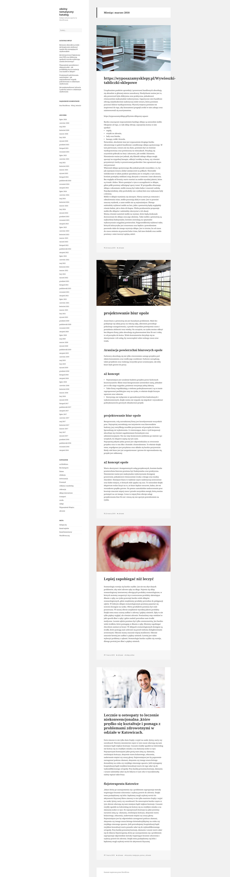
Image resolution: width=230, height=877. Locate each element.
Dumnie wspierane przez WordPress (116, 872)
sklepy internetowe (66, 493)
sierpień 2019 (64, 353)
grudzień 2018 (64, 371)
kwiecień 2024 (64, 202)
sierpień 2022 (64, 252)
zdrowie (62, 511)
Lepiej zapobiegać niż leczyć (129, 578)
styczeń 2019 (63, 368)
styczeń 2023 (63, 242)
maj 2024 (62, 199)
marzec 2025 (63, 170)
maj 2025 (62, 163)
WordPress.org (64, 536)
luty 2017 (62, 432)
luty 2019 (62, 364)
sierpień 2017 (64, 411)
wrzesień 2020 (64, 328)
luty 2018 (62, 396)
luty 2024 (62, 209)
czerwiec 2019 (64, 357)
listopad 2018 (63, 375)
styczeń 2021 (63, 317)
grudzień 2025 (64, 145)
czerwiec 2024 (64, 195)
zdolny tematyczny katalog (66, 11)
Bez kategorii (63, 468)
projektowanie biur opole (126, 313)
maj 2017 (62, 421)
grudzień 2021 (64, 281)
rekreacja (62, 489)
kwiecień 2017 (64, 425)
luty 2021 (62, 314)
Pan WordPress (64, 106)
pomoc (142, 855)
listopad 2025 (63, 148)
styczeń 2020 (63, 346)
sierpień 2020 (64, 332)
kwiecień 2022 (64, 267)
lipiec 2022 (63, 256)
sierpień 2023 (64, 224)
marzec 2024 (63, 206)
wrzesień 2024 (64, 184)
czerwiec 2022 (64, 260)
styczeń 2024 (63, 213)
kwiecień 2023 (64, 235)
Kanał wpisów (64, 528)
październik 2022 (65, 249)
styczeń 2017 (63, 436)
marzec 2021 (63, 310)
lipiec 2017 (63, 414)
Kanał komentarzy (65, 532)
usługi (61, 504)
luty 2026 (62, 137)
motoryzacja (63, 479)
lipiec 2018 (63, 382)
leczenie (129, 855)
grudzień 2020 (64, 321)
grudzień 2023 (64, 217)
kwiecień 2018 (64, 389)
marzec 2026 (63, 134)
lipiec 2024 (63, 191)
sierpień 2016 (64, 450)
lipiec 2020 (63, 335)
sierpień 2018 (64, 378)
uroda (61, 500)
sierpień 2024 (64, 188)
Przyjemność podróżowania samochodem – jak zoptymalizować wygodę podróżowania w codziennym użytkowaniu (69, 79)
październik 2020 (65, 324)
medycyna (135, 855)
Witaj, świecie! (76, 106)
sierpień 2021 (64, 296)
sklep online (130, 655)
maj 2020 (62, 339)
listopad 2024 (63, 177)
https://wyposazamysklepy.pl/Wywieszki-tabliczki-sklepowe (139, 80)
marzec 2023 (63, 238)
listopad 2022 (63, 245)
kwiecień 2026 (64, 130)
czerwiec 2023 (64, 231)
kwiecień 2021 (64, 306)
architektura (63, 464)
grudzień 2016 (64, 439)
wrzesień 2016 (64, 447)
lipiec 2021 (63, 299)
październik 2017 (65, 407)
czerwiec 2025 (64, 159)
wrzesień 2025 (64, 152)
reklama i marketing (66, 486)
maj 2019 (62, 360)
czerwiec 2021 (64, 303)
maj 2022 (62, 263)
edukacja (62, 475)
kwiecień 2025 (64, 166)
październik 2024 (65, 181)
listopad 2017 (63, 404)
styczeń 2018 (63, 400)
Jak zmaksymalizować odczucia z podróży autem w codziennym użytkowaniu (70, 89)
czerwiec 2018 (64, 386)
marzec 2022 (63, 270)
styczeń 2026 (63, 141)
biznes (61, 471)
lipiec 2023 (63, 227)
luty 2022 (62, 274)
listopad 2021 (63, 285)
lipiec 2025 (63, 155)
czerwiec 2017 (64, 418)
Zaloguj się (63, 525)
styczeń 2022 (63, 278)
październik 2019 (65, 350)
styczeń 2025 (63, 173)
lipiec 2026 (63, 119)
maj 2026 (62, 127)
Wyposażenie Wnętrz (66, 507)
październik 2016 (65, 443)
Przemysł (62, 482)
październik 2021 (65, 288)
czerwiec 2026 (64, 123)
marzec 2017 (63, 429)
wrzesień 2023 (64, 220)
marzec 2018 (63, 393)
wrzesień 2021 (64, 292)
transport (62, 497)
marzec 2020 (63, 342)
